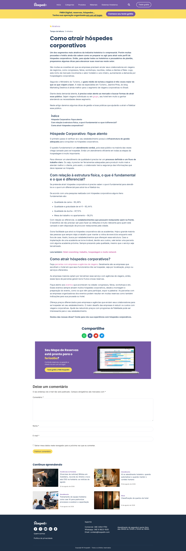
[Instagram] (40, 529)
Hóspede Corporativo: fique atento (66, 119)
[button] (128, 4)
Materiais (93, 5)
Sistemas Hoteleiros (110, 5)
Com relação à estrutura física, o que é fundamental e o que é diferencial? (84, 122)
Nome (36, 426)
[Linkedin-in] (50, 529)
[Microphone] (55, 529)
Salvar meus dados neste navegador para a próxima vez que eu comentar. (65, 445)
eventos (69, 285)
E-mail (36, 435)
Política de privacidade (43, 538)
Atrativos (56, 26)
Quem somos (39, 533)
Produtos (82, 5)
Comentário (38, 397)
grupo (95, 96)
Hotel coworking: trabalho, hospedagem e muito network (89, 252)
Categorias (69, 5)
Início (59, 5)
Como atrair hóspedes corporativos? (67, 125)
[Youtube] (45, 529)
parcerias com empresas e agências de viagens (76, 264)
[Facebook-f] (35, 529)
